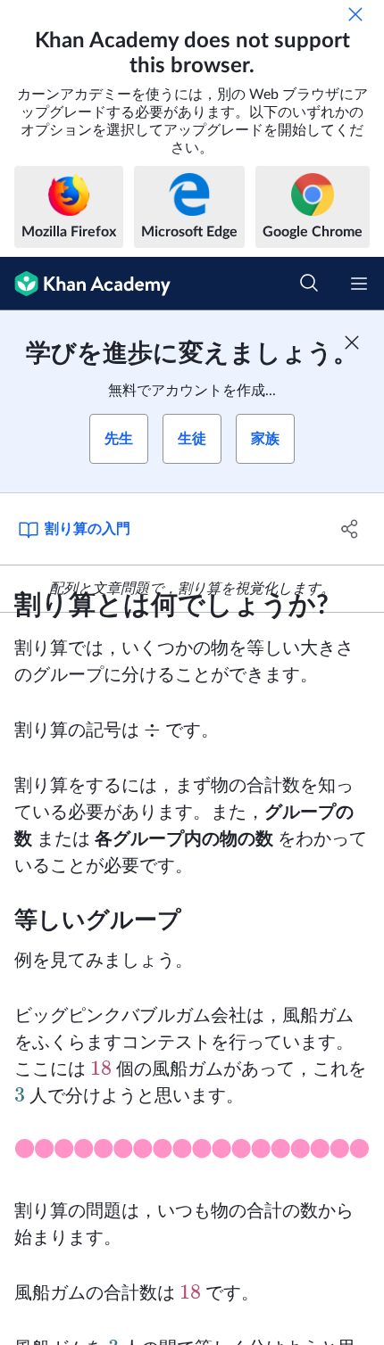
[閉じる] (355, 14)
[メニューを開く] (359, 283)
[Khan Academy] (85, 283)
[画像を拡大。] (192, 1153)
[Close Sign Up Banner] (352, 342)
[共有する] (350, 529)
